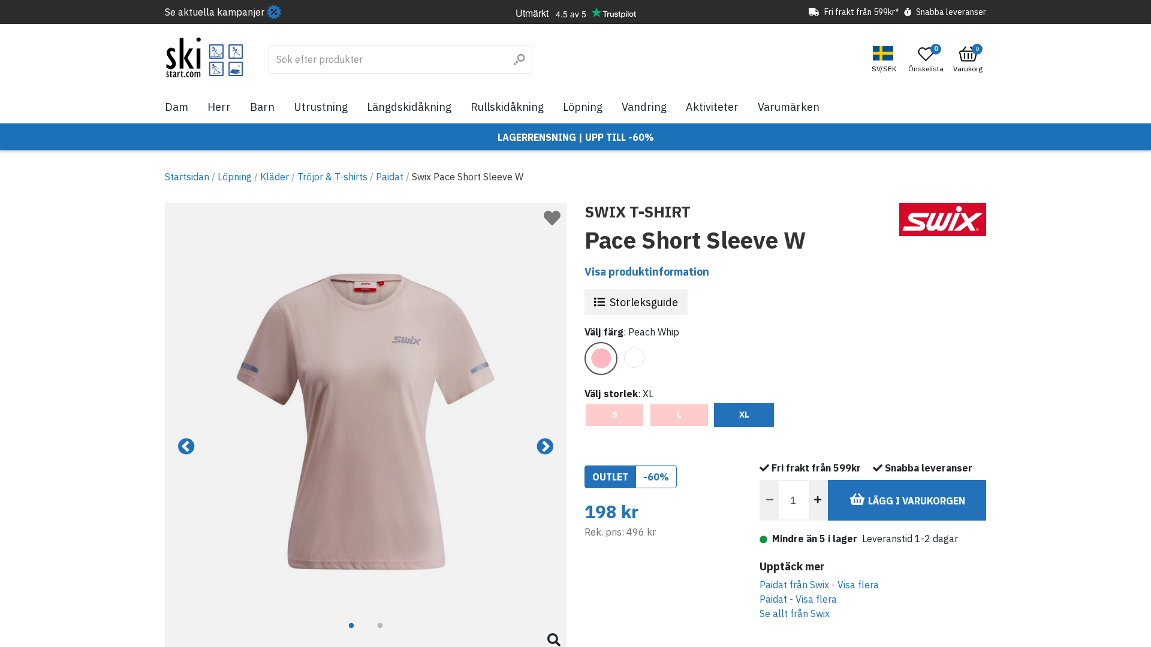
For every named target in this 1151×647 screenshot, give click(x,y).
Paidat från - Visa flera (819, 585)
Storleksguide (644, 302)
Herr (219, 107)
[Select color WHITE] (633, 357)
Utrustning (321, 107)
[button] (885, 59)
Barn (262, 107)
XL (744, 414)
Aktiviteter (712, 107)
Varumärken (788, 107)
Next (545, 446)
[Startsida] (205, 57)
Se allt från (795, 613)
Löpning (582, 107)
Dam (176, 107)
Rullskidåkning (507, 107)
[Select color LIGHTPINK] (600, 358)
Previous (186, 446)
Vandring (644, 107)
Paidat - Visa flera (798, 599)
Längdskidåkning (409, 107)
